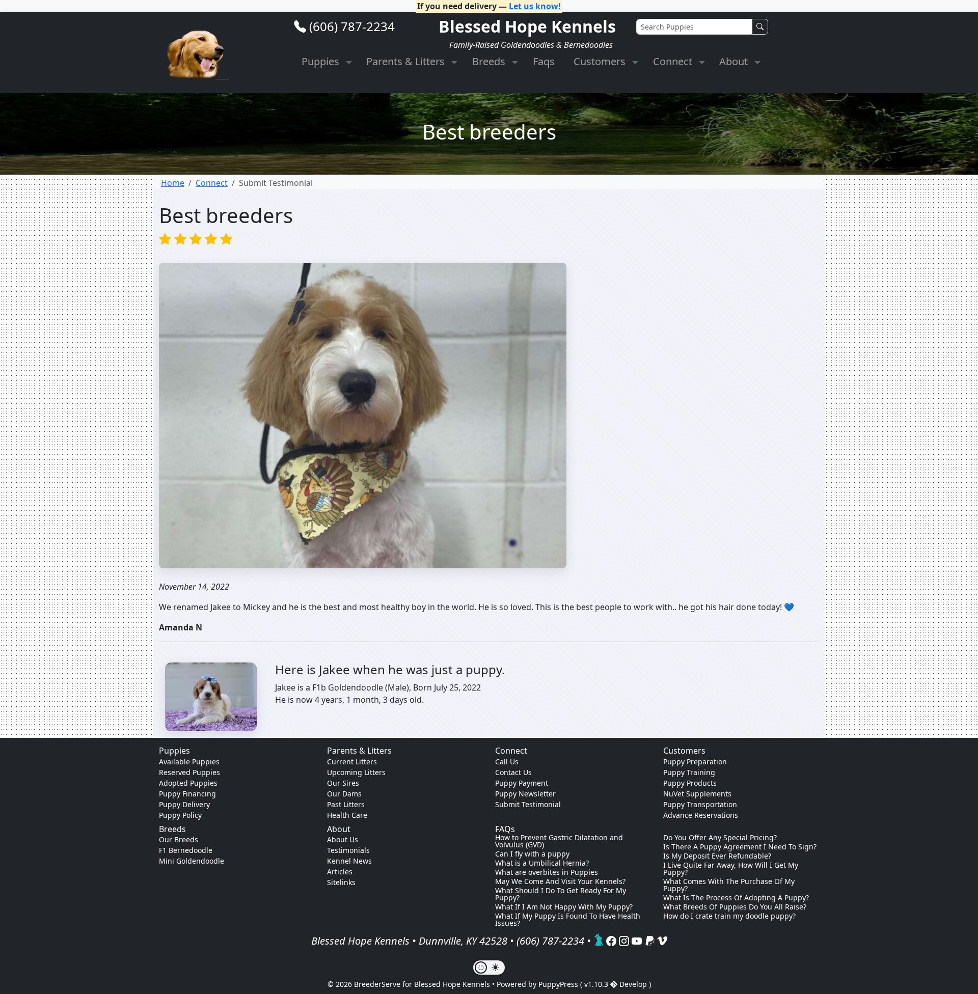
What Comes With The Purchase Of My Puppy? (729, 885)
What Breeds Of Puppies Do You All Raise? (734, 906)
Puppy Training (689, 772)
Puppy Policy (180, 815)
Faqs (544, 61)
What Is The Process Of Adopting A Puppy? (736, 897)
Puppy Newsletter (525, 793)
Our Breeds (178, 839)
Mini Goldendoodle (191, 861)
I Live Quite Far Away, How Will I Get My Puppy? (730, 869)
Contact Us (513, 772)
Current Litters (352, 761)
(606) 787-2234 (352, 26)
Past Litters (346, 804)
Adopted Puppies (188, 783)
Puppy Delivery (184, 804)
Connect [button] (674, 61)
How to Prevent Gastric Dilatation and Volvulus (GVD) (559, 841)
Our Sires (343, 783)
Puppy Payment (521, 783)
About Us (342, 839)
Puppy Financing (187, 793)
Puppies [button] (322, 61)
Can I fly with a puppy (532, 854)
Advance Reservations (700, 815)
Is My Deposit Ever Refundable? (717, 856)
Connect (212, 182)
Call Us (507, 761)
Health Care (347, 815)
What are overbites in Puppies (546, 872)
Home (172, 182)
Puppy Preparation (695, 761)
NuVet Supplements (697, 793)
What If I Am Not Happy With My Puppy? (564, 906)
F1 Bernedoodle (185, 850)
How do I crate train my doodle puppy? (729, 916)
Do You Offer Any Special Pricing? (720, 837)
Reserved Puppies (189, 772)
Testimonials (348, 850)
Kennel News (349, 861)
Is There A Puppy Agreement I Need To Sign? (740, 846)
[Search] (760, 27)
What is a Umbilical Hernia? (542, 863)
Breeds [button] (490, 61)
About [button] (734, 61)
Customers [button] (601, 61)
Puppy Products (690, 783)
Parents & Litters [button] (406, 61)
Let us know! (535, 6)
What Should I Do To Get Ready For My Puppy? (560, 894)
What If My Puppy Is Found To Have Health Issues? (567, 920)
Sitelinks (341, 882)
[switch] (489, 967)
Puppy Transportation (700, 804)
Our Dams (344, 793)
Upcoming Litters (356, 772)
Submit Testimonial (528, 804)
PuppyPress (559, 984)
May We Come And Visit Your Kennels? (560, 881)
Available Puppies (189, 761)
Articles (339, 871)
